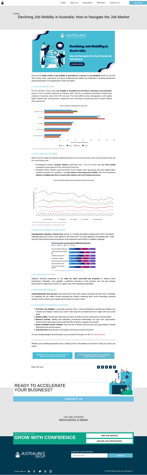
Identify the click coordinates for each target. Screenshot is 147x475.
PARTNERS (101, 3)
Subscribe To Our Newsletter (82, 452)
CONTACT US (114, 3)
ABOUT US (74, 3)
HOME (63, 3)
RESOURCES (87, 3)
